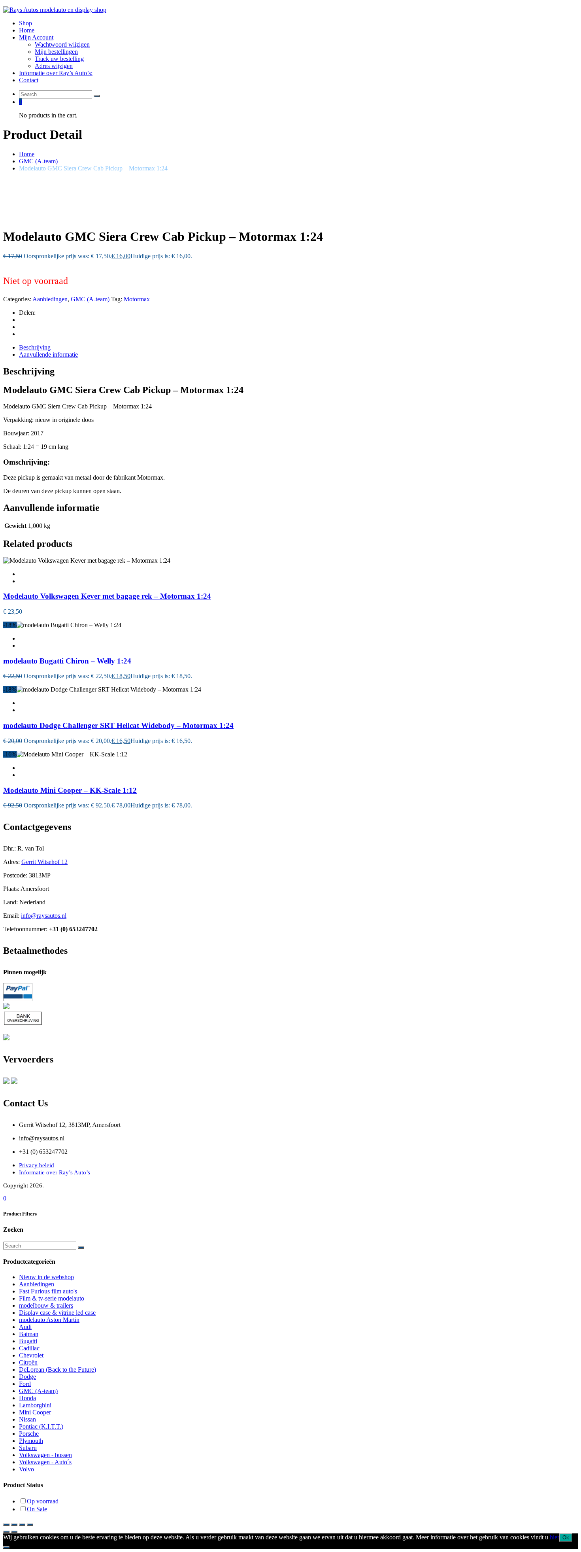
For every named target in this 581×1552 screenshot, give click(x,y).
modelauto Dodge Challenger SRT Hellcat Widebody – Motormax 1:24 (118, 725)
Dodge (27, 1376)
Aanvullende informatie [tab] (48, 354)
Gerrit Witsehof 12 (44, 861)
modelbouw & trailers (46, 1305)
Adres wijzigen (54, 65)
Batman (28, 1334)
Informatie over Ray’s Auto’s (54, 1172)
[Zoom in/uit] (6, 1525)
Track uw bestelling (59, 58)
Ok (565, 1538)
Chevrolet (31, 1355)
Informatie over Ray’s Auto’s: (55, 73)
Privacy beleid (36, 1165)
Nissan (27, 1419)
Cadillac (29, 1348)
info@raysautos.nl (43, 915)
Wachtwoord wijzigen (62, 44)
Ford (25, 1383)
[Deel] (22, 1525)
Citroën (28, 1362)
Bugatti (28, 1341)
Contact (28, 80)
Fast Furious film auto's (48, 1291)
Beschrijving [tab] (35, 347)
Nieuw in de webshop (46, 1277)
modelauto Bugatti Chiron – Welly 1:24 (67, 661)
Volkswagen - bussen (45, 1455)
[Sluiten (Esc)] (30, 1525)
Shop (25, 23)
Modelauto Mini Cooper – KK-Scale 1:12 (70, 790)
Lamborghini (35, 1405)
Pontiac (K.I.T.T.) (41, 1426)
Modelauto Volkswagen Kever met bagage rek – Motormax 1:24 (107, 596)
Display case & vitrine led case (57, 1312)
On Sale (37, 1509)
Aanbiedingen (50, 299)
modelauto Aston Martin (49, 1319)
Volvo (26, 1469)
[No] (6, 1547)
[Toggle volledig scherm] (14, 1525)
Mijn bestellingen (56, 51)
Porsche (29, 1433)
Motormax (137, 299)
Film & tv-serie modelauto (51, 1298)
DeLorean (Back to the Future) (57, 1369)
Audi (25, 1326)
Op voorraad (42, 1501)
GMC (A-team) (38, 161)
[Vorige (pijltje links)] (6, 1532)
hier (554, 1537)
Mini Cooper (35, 1412)
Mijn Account (36, 37)
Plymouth (31, 1440)
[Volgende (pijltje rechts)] (14, 1532)
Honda (27, 1398)
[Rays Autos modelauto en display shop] (54, 9)
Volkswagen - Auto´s (45, 1462)
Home (26, 30)
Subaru (28, 1447)
